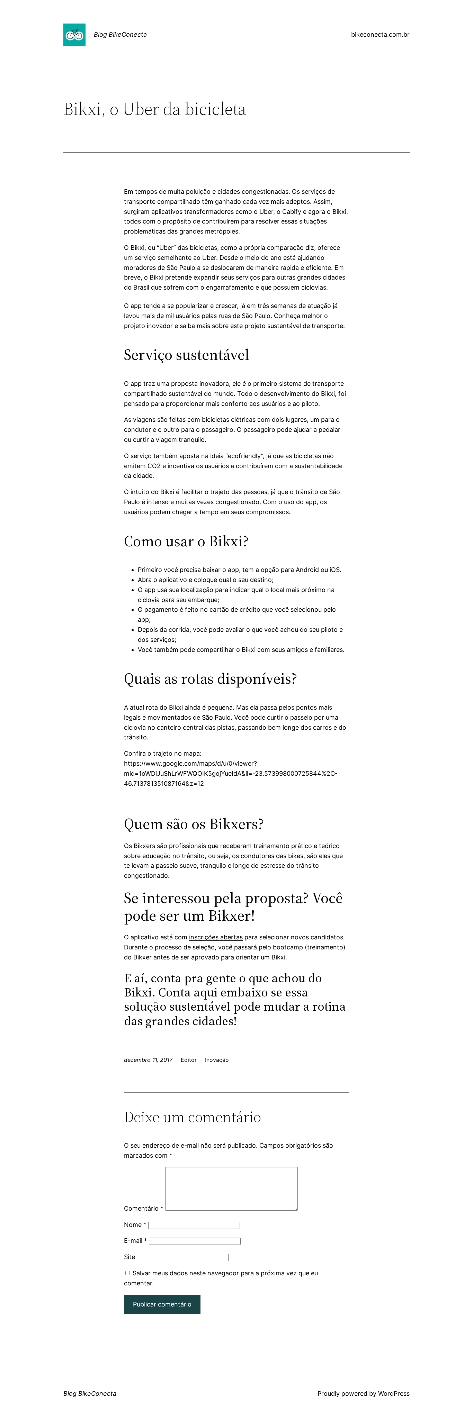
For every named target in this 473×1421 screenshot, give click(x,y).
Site (129, 1256)
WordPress (394, 1393)
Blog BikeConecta (120, 34)
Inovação (217, 1059)
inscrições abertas (216, 937)
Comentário (143, 1208)
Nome (135, 1224)
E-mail (135, 1240)
